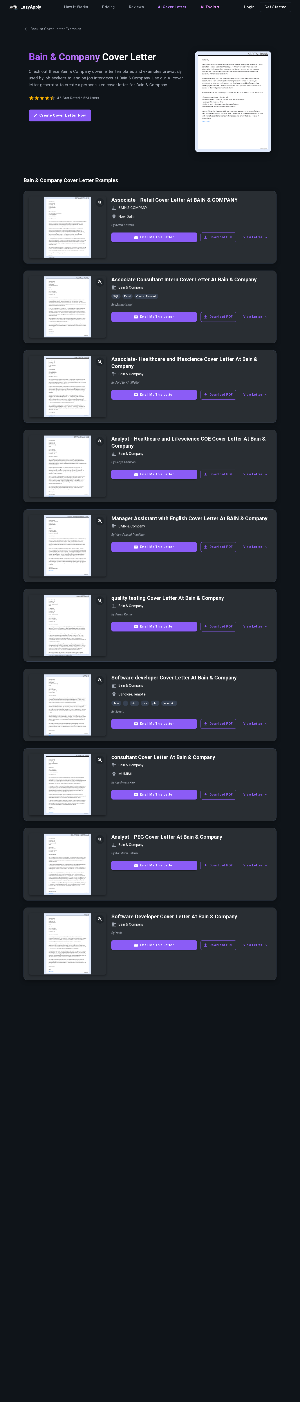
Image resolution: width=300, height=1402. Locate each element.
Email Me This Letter (157, 237)
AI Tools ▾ (210, 7)
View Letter (252, 237)
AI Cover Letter (172, 7)
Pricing (108, 7)
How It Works (76, 7)
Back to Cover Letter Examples (56, 29)
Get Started (275, 7)
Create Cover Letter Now (62, 115)
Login (249, 7)
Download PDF (221, 237)
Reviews (136, 7)
